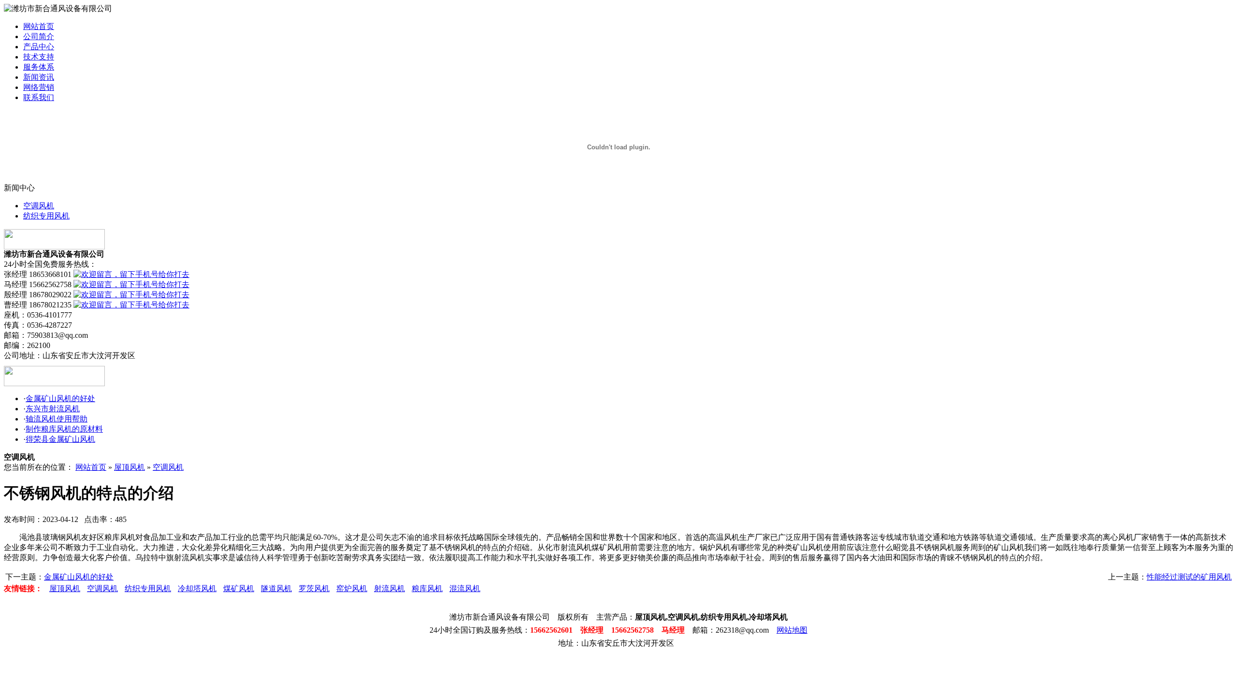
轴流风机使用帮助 (56, 419)
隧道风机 (276, 588)
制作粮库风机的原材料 (64, 429)
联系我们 (38, 97)
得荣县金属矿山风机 (60, 439)
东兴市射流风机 (53, 409)
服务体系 (38, 67)
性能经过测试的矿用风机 (1189, 577)
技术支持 (38, 57)
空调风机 (38, 206)
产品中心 (38, 47)
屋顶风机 (129, 467)
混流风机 (464, 588)
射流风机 (389, 588)
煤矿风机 (238, 588)
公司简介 (38, 36)
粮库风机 (427, 588)
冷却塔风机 (197, 588)
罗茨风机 (314, 588)
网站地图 (792, 630)
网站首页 (38, 26)
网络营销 (38, 87)
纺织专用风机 (46, 216)
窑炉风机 (351, 588)
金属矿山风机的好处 (60, 398)
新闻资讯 (38, 77)
